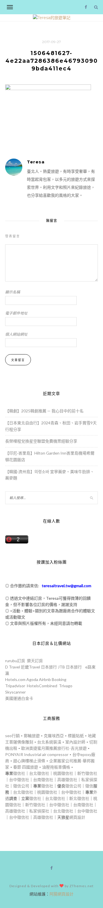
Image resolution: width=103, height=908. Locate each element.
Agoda (32, 679)
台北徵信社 (39, 773)
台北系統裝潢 (49, 741)
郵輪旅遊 (32, 735)
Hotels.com (15, 679)
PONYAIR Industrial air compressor (36, 754)
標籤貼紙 (76, 735)
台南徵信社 (43, 779)
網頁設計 (77, 817)
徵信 (89, 785)
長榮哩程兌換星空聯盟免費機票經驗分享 (41, 441)
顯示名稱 (12, 292)
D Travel (12, 666)
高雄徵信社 (67, 779)
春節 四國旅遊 (25, 767)
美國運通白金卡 (19, 698)
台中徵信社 (19, 779)
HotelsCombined (42, 685)
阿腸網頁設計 (61, 893)
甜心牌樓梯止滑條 (29, 760)
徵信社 (19, 773)
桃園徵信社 (63, 773)
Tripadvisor (15, 685)
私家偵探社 (39, 810)
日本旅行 (49, 666)
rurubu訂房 (15, 660)
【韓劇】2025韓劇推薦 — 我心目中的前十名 (44, 410)
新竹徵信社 (87, 773)
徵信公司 (21, 785)
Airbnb (45, 679)
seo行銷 (12, 735)
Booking (59, 679)
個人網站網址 (16, 334)
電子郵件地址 (16, 313)
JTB (61, 666)
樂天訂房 (35, 660)
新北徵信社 (79, 798)
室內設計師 (75, 741)
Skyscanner (15, 692)
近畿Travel (30, 666)
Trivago (65, 685)
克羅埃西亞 (54, 735)
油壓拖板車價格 (56, 767)
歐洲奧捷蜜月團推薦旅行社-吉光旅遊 (54, 748)
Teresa (36, 162)
